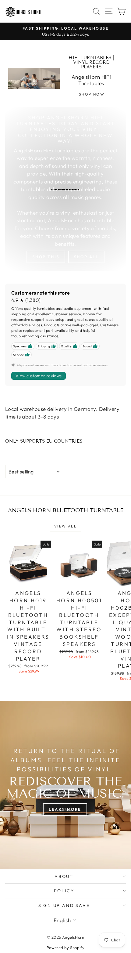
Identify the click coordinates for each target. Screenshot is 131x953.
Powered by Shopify (66, 947)
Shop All (86, 256)
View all (65, 526)
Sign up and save (64, 905)
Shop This (45, 256)
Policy (64, 890)
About (64, 876)
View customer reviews (39, 376)
